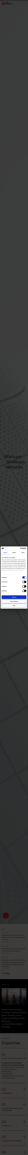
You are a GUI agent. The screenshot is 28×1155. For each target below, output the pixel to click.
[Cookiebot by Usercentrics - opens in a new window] (20, 548)
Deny (14, 605)
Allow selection (14, 601)
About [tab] (23, 552)
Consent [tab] (5, 552)
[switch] (24, 582)
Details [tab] (14, 552)
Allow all (14, 597)
